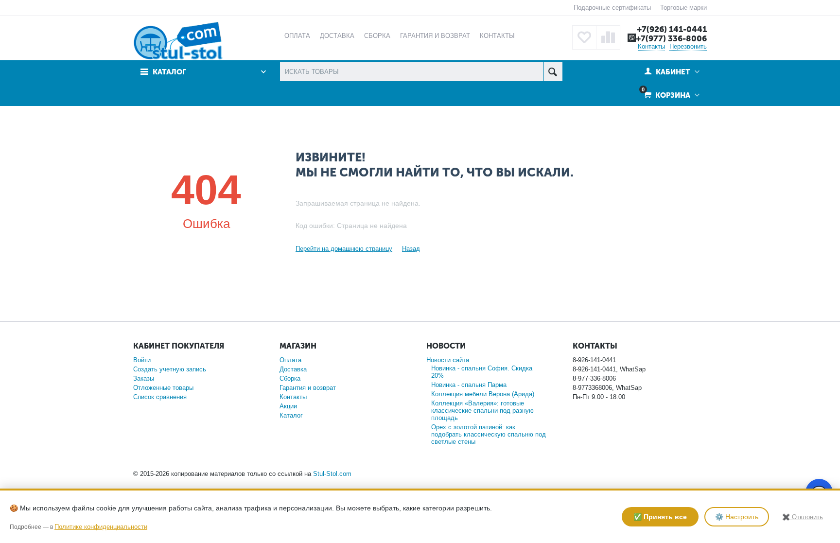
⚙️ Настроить (736, 517)
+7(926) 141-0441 (672, 29)
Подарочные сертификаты (612, 7)
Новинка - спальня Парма (469, 384)
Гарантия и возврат (308, 387)
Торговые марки (683, 7)
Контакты (651, 46)
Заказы (143, 378)
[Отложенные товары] (584, 37)
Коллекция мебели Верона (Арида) (482, 394)
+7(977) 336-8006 (671, 38)
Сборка (290, 378)
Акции (288, 406)
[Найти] (552, 71)
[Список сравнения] (608, 37)
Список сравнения (160, 397)
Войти (142, 360)
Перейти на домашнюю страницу (344, 248)
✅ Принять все (660, 517)
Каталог (291, 415)
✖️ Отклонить (802, 517)
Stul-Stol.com (332, 473)
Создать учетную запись (169, 369)
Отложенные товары (163, 387)
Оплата (290, 360)
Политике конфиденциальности (100, 526)
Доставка (293, 369)
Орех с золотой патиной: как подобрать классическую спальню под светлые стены (488, 434)
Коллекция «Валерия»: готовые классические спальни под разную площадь (482, 410)
